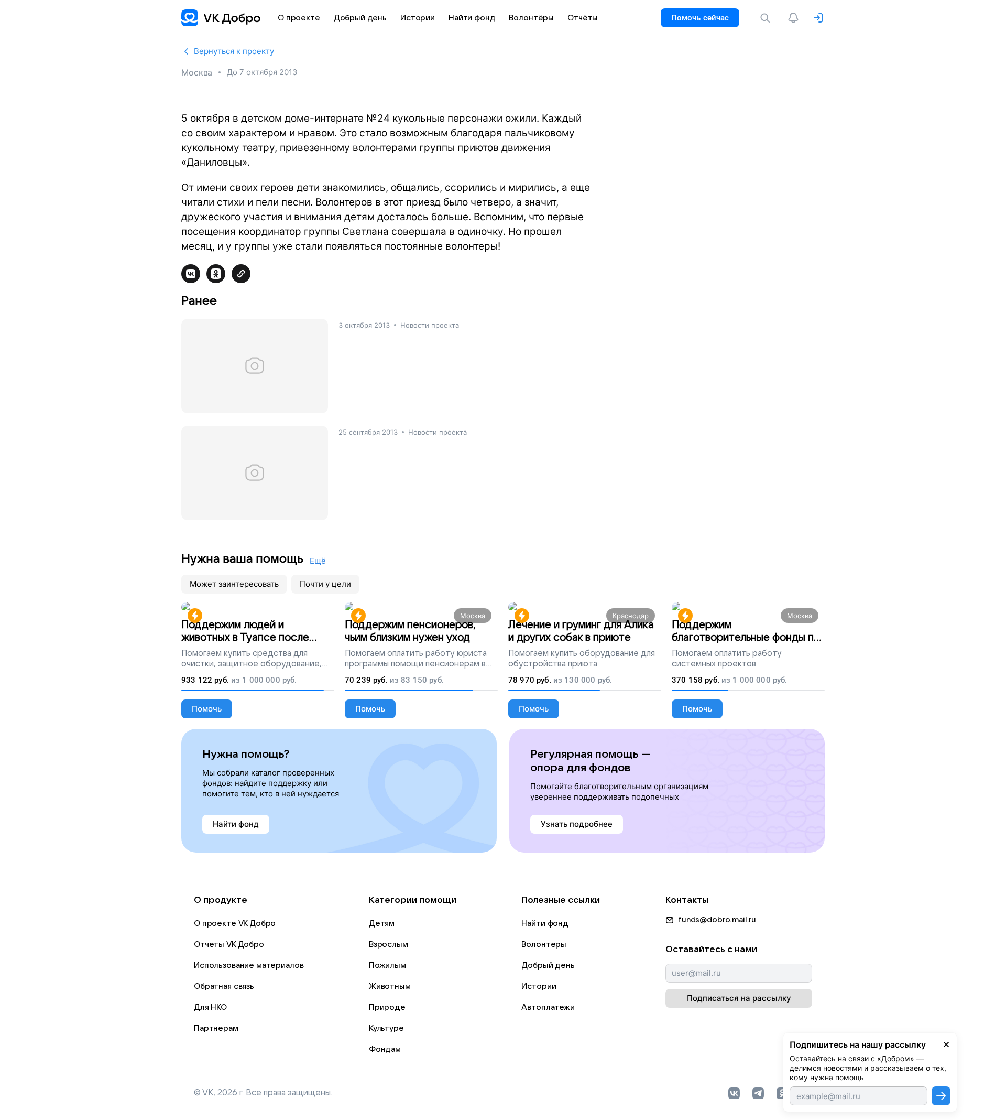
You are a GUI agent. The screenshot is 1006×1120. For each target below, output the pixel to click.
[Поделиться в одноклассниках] (215, 273)
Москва (196, 72)
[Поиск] (767, 17)
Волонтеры (543, 944)
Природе (387, 1007)
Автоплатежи (547, 1007)
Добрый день (547, 965)
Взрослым (388, 944)
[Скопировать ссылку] (241, 273)
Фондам (385, 1049)
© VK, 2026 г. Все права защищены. (263, 1092)
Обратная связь (224, 986)
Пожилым (387, 965)
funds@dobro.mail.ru (717, 920)
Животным (390, 986)
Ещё (318, 561)
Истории (538, 986)
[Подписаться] (941, 1095)
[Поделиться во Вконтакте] (190, 273)
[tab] (234, 584)
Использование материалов (248, 965)
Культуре (386, 1028)
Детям (382, 923)
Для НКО (210, 1007)
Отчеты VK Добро (229, 944)
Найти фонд (544, 923)
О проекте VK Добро (235, 923)
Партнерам (216, 1028)
